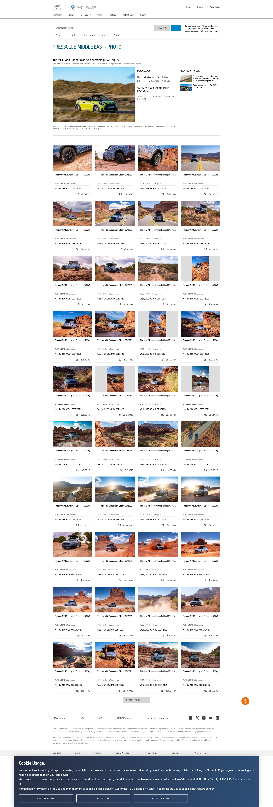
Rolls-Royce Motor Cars (158, 718)
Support (57, 752)
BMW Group (59, 718)
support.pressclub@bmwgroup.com (200, 31)
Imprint (97, 752)
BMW (81, 718)
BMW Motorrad (124, 718)
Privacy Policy (150, 752)
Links (77, 752)
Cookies (175, 752)
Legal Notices (122, 752)
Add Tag (162, 27)
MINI (101, 718)
